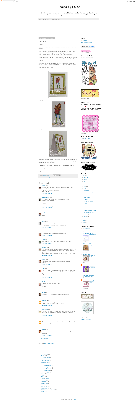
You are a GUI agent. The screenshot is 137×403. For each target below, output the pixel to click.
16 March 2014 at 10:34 (47, 305)
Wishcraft (44, 247)
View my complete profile (86, 42)
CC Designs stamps (45, 357)
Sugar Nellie (44, 384)
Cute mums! (86, 199)
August (85, 179)
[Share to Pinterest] (60, 175)
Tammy (43, 259)
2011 (84, 222)
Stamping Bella (44, 383)
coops (43, 329)
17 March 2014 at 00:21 (47, 325)
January (85, 216)
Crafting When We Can (88, 233)
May (85, 184)
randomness (44, 393)
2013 (84, 219)
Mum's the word (87, 197)
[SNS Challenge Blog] (89, 170)
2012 (84, 220)
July (85, 181)
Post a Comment (44, 338)
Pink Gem (43, 375)
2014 (84, 175)
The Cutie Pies (44, 386)
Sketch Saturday (86, 228)
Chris (43, 268)
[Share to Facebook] (58, 175)
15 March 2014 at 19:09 (47, 227)
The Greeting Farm (45, 388)
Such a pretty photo (88, 195)
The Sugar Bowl (86, 254)
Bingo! (85, 205)
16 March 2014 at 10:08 (47, 296)
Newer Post (41, 341)
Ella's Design (45, 309)
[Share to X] (57, 175)
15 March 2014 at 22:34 (47, 277)
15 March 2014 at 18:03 (47, 207)
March (85, 188)
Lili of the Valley (44, 363)
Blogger (74, 399)
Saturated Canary (45, 378)
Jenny (43, 292)
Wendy (43, 281)
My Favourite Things (46, 177)
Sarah (43, 239)
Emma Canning (44, 362)
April (85, 186)
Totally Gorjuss (86, 265)
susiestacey (45, 231)
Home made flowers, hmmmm (90, 210)
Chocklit (85, 203)
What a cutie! (86, 190)
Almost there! (86, 208)
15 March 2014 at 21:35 (47, 264)
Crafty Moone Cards (46, 212)
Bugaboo (43, 355)
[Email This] (54, 175)
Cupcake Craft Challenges (89, 280)
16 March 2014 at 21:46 (47, 315)
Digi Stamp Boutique (45, 360)
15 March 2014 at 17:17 (47, 193)
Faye (61, 64)
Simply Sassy (44, 380)
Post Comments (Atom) (49, 343)
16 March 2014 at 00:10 (47, 288)
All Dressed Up (87, 194)
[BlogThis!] (55, 175)
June (85, 183)
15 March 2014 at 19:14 (47, 235)
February (86, 214)
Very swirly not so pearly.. (89, 212)
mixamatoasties (45, 197)
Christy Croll (43, 359)
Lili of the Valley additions (46, 367)
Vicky (43, 221)
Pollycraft (43, 376)
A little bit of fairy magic (88, 192)
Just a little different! (88, 207)
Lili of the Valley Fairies (46, 365)
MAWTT (43, 373)
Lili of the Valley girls (45, 372)
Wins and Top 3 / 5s (56, 19)
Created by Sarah (68, 7)
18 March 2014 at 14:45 (47, 335)
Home (40, 19)
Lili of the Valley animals (46, 368)
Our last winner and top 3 (88, 276)
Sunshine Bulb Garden (86, 319)
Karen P (44, 320)
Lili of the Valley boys (45, 370)
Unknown (44, 300)
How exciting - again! (88, 201)
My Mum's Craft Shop (88, 243)
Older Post (75, 341)
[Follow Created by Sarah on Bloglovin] (88, 47)
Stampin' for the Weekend (88, 275)
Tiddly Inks (43, 391)
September (86, 177)
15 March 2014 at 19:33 (47, 243)
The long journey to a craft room (48, 389)
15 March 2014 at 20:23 (47, 255)
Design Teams (46, 19)
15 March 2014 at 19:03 (47, 217)
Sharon (43, 185)
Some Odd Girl (44, 381)
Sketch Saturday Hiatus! (87, 229)
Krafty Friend (91, 245)
